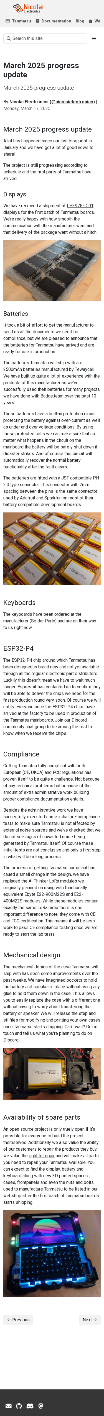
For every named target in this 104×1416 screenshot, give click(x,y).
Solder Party (43, 621)
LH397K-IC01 (80, 205)
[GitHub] (19, 1406)
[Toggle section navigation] (94, 38)
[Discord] (30, 1406)
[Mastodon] (41, 1406)
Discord (79, 720)
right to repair (42, 1155)
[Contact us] (9, 1406)
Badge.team (52, 396)
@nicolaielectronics (72, 101)
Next (90, 1319)
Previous (18, 1319)
